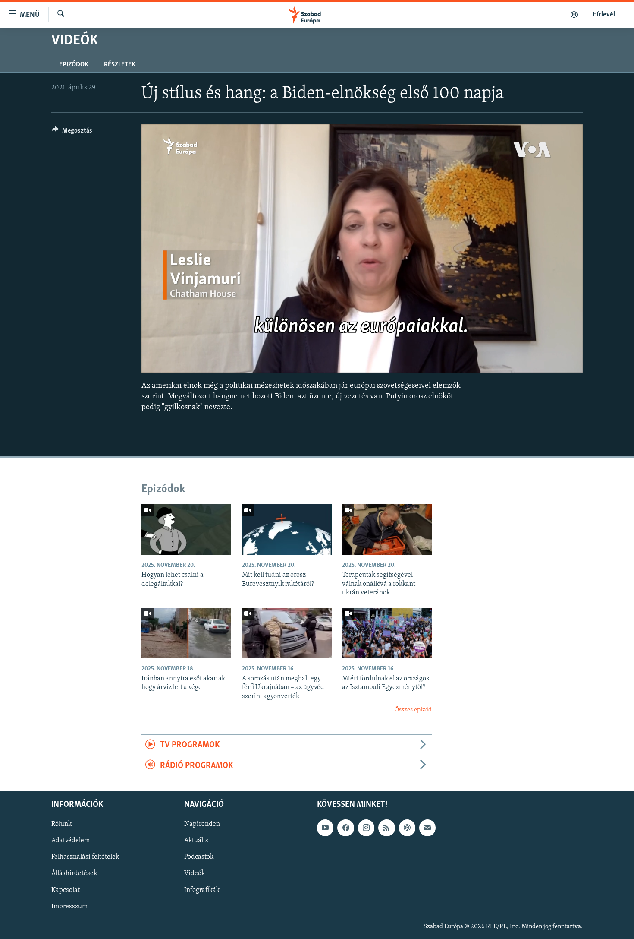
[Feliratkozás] (427, 828)
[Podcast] (407, 828)
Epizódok (73, 64)
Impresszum (69, 906)
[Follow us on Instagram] (366, 828)
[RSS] (386, 828)
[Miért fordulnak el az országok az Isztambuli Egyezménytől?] (387, 633)
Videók (194, 873)
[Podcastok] (574, 15)
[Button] (72, 132)
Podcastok (198, 857)
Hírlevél (604, 14)
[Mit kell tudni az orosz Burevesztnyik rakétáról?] (287, 529)
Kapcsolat (65, 890)
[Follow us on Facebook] (345, 828)
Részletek (119, 64)
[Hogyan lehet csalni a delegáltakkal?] (186, 529)
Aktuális (196, 841)
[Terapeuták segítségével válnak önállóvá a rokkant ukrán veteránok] (387, 529)
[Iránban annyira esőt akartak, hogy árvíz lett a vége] (186, 633)
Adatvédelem (70, 841)
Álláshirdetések (74, 873)
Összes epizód (413, 710)
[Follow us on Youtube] (325, 828)
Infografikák (202, 890)
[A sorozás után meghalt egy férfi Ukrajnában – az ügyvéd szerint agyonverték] (287, 633)
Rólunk (61, 824)
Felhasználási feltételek (85, 857)
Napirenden (202, 824)
